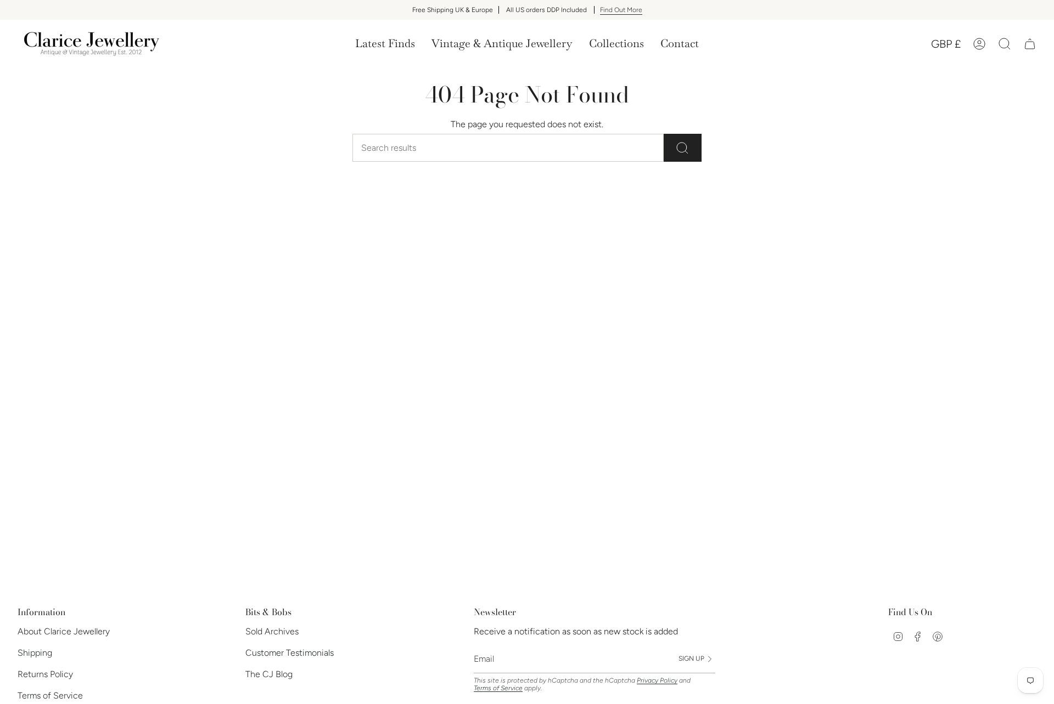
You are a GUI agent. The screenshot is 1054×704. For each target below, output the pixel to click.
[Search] (683, 148)
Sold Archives (272, 631)
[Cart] (1029, 44)
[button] (502, 44)
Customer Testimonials (289, 653)
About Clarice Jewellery (64, 631)
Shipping (35, 653)
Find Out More (621, 10)
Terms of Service (50, 695)
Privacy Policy (657, 680)
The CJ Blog (269, 674)
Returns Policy (45, 674)
